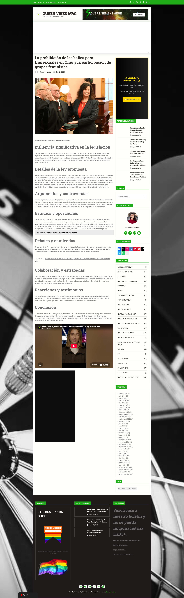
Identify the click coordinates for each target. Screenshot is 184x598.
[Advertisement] (92, 36)
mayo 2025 (122, 428)
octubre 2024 (123, 444)
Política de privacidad (120, 545)
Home (34, 2)
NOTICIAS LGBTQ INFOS (126, 333)
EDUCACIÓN (122, 276)
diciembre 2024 (124, 440)
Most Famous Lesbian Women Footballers (138, 152)
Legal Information (119, 550)
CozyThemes (110, 592)
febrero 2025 (123, 435)
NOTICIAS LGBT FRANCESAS (127, 281)
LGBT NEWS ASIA (124, 305)
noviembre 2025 (124, 414)
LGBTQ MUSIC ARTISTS (126, 337)
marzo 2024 (123, 460)
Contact (116, 540)
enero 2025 (122, 437)
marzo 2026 (123, 405)
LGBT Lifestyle (131, 489)
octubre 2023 (123, 472)
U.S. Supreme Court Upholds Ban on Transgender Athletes (137, 163)
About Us (41, 2)
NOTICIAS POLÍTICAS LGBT (127, 314)
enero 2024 (122, 465)
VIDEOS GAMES (123, 373)
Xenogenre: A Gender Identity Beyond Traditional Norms (137, 130)
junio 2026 (122, 398)
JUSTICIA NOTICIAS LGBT (126, 295)
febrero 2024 (123, 463)
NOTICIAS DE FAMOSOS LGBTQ (128, 323)
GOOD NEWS (122, 286)
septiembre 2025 (124, 419)
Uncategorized (122, 363)
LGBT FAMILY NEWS (124, 300)
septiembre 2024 (124, 447)
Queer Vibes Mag (59, 13)
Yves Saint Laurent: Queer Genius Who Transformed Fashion (138, 175)
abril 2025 (122, 430)
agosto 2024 (123, 449)
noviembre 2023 (124, 470)
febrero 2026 (123, 407)
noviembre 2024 (124, 442)
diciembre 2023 (124, 467)
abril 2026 (122, 403)
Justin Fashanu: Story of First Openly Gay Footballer (138, 142)
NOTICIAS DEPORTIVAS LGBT (128, 319)
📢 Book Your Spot (131, 99)
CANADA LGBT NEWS (125, 272)
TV (119, 354)
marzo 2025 (123, 433)
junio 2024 (122, 453)
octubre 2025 (123, 417)
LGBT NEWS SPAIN (124, 309)
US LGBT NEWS (123, 368)
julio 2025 (122, 424)
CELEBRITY (121, 489)
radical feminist (57, 153)
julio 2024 (122, 451)
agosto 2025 (123, 421)
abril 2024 (122, 458)
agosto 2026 (123, 394)
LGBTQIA (121, 349)
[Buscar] (144, 197)
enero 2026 (122, 410)
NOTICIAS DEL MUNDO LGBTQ (128, 377)
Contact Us (62, 2)
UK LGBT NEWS (123, 359)
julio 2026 (122, 396)
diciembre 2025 (124, 412)
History (120, 291)
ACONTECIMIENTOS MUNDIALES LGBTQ (129, 343)
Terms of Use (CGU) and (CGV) (123, 554)
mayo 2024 (122, 456)
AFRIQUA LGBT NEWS (125, 267)
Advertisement (51, 2)
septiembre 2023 (124, 474)
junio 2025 (122, 426)
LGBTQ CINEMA (123, 328)
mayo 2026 (122, 401)
